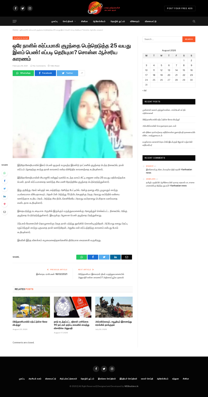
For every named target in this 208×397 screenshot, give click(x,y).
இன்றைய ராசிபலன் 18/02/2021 (51, 274)
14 (176, 70)
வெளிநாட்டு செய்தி (21, 38)
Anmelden (150, 179)
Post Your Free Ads (180, 8)
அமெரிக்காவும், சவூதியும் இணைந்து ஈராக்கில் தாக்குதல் (113, 323)
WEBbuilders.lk (131, 386)
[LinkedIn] (5, 196)
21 (176, 75)
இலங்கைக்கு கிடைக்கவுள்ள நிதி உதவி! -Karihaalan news (169, 171)
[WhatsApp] (5, 173)
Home (15, 30)
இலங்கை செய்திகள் (107, 379)
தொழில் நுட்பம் (118, 21)
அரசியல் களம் (35, 379)
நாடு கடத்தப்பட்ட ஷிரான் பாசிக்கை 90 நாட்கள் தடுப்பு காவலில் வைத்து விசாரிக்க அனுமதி (71, 325)
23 (191, 75)
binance (149, 166)
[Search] (193, 21)
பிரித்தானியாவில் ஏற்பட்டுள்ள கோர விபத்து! (30, 323)
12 (161, 70)
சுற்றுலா (175, 379)
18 (154, 75)
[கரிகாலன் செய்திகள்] (104, 8)
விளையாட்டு (151, 21)
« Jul (144, 90)
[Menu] (15, 21)
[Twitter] (5, 188)
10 (146, 70)
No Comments (39, 66)
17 (146, 75)
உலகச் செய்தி (147, 379)
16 (191, 70)
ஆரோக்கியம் (99, 21)
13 (169, 70)
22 (184, 75)
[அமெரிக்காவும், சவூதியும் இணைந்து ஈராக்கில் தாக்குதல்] (114, 307)
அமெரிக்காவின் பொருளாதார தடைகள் (159, 126)
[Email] (5, 212)
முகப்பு (54, 21)
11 (154, 70)
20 (169, 75)
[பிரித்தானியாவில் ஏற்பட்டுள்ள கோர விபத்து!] (31, 307)
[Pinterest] (5, 204)
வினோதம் (135, 21)
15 (184, 70)
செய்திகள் (68, 21)
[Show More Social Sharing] (82, 73)
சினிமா (84, 21)
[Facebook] (5, 181)
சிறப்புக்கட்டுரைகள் (68, 379)
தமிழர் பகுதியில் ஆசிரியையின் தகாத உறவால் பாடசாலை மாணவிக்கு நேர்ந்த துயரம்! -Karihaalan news (170, 184)
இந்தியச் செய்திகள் (128, 379)
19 (161, 75)
